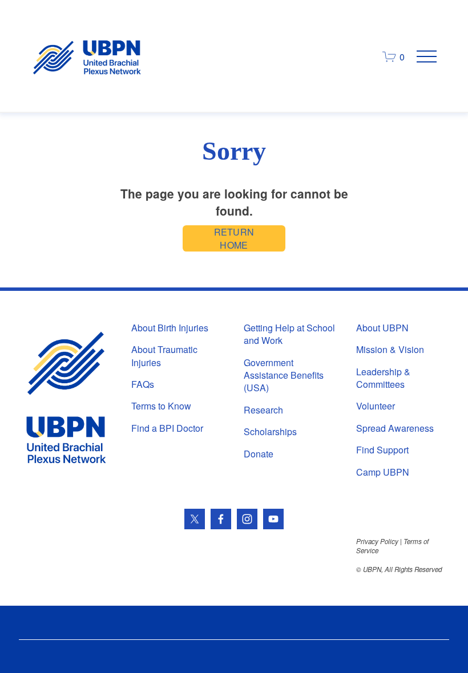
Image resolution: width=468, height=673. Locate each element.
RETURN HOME (234, 238)
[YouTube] (273, 519)
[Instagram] (247, 519)
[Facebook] (221, 519)
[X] (194, 519)
